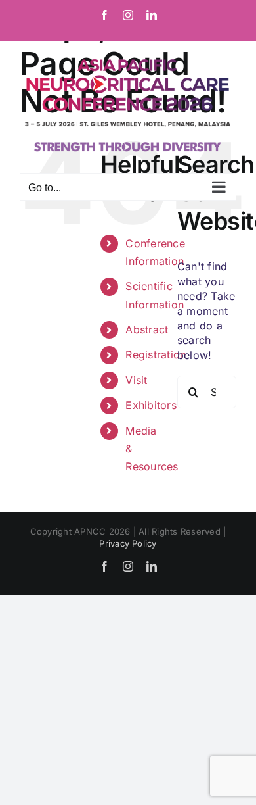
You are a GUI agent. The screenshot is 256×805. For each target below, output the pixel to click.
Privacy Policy (127, 543)
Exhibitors (150, 405)
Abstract (146, 329)
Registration (155, 354)
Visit (136, 380)
